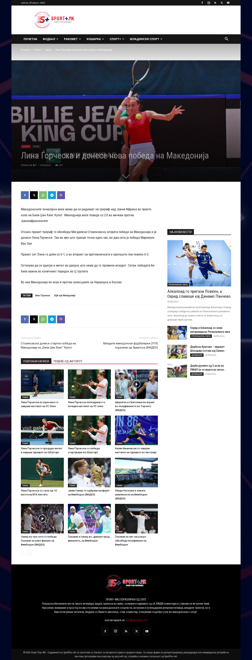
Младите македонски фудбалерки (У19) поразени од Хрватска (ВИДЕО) (130, 345)
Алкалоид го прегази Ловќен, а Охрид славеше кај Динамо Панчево (199, 294)
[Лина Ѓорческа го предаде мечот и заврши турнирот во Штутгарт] (42, 430)
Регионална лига (178, 284)
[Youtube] (228, 3)
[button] (226, 39)
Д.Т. (35, 165)
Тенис (48, 49)
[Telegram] (52, 195)
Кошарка (94, 39)
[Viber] (61, 195)
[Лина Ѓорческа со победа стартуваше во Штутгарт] (89, 430)
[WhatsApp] (43, 195)
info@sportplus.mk (136, 620)
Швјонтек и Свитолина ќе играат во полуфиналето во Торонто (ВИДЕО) (135, 406)
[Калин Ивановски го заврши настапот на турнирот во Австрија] (136, 430)
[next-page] (29, 552)
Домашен (196, 355)
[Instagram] (209, 3)
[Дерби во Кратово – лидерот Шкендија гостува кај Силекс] (177, 352)
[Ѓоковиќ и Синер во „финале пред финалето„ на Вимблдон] (89, 518)
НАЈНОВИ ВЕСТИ (181, 232)
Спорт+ (115, 39)
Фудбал (49, 39)
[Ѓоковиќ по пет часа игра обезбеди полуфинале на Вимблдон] (136, 518)
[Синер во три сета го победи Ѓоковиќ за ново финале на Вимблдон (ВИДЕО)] (42, 518)
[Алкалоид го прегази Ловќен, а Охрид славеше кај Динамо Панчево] (199, 263)
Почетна (30, 39)
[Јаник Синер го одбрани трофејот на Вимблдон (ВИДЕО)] (89, 472)
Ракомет (71, 39)
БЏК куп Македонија (64, 295)
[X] (222, 3)
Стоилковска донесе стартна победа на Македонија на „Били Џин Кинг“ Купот (48, 345)
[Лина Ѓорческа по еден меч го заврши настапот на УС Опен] (42, 384)
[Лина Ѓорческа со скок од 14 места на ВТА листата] (42, 472)
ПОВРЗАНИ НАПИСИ (36, 361)
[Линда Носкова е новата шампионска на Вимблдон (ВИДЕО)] (136, 472)
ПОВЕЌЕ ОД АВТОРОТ (68, 361)
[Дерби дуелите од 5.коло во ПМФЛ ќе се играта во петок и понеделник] (177, 371)
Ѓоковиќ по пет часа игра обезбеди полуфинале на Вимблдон (130, 540)
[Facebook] (202, 3)
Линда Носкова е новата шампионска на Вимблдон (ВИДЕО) (131, 494)
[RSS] (215, 3)
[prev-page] (23, 552)
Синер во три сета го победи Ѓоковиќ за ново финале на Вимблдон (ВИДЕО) (39, 540)
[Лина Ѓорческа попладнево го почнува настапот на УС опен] (89, 384)
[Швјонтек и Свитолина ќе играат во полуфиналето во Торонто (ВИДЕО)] (136, 384)
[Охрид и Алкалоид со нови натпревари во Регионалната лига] (177, 333)
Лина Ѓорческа (42, 295)
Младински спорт (144, 39)
